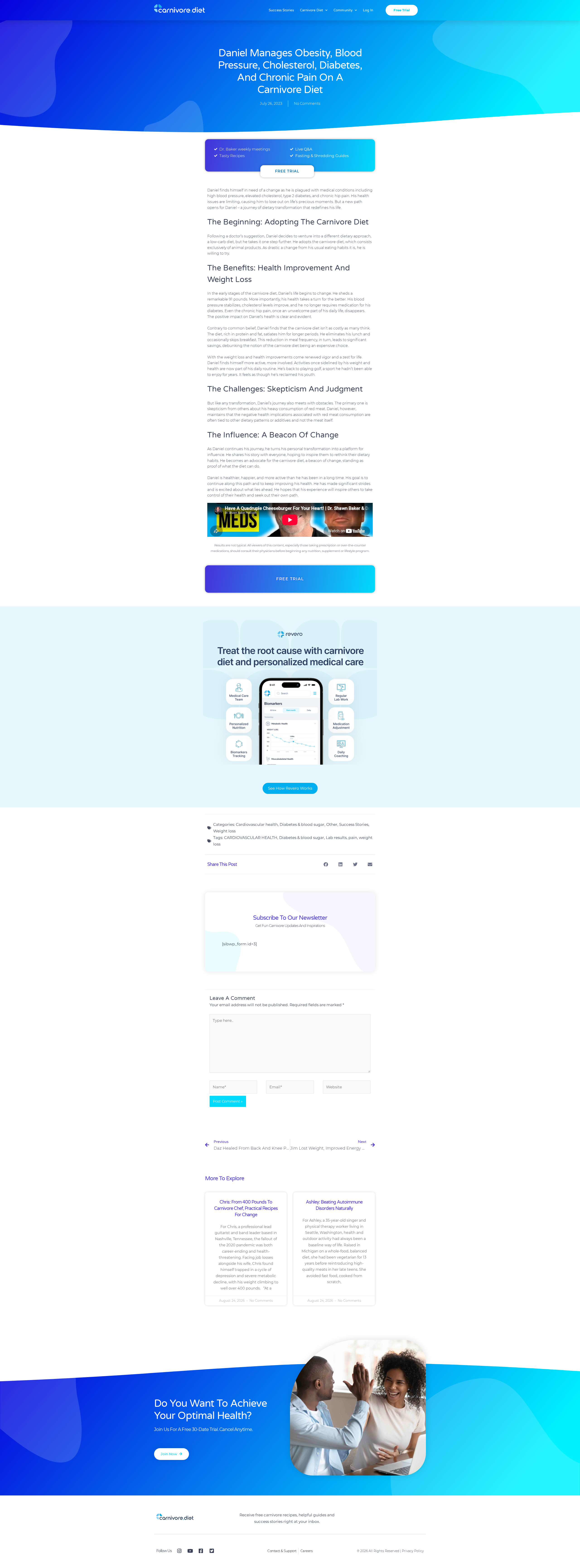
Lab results (336, 837)
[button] (326, 864)
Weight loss (224, 831)
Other (331, 824)
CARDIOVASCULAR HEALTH (250, 837)
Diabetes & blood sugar (302, 824)
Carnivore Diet (311, 10)
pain (352, 837)
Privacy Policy (413, 1551)
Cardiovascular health (257, 824)
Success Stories (281, 10)
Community (343, 10)
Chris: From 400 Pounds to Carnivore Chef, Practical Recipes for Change (246, 1208)
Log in (368, 10)
